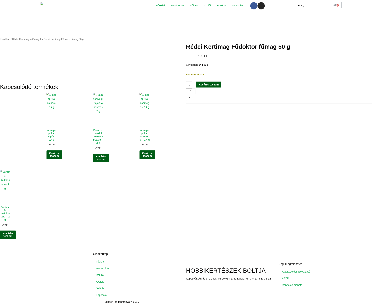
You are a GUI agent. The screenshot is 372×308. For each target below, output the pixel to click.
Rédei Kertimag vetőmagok (27, 39)
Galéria (221, 5)
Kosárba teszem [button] (54, 154)
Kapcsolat (237, 5)
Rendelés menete (292, 285)
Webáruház (177, 5)
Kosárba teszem (209, 84)
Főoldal (160, 5)
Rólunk (194, 5)
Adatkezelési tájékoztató (296, 271)
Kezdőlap (5, 39)
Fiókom (303, 7)
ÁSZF (285, 278)
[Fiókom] (293, 5)
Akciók (207, 5)
